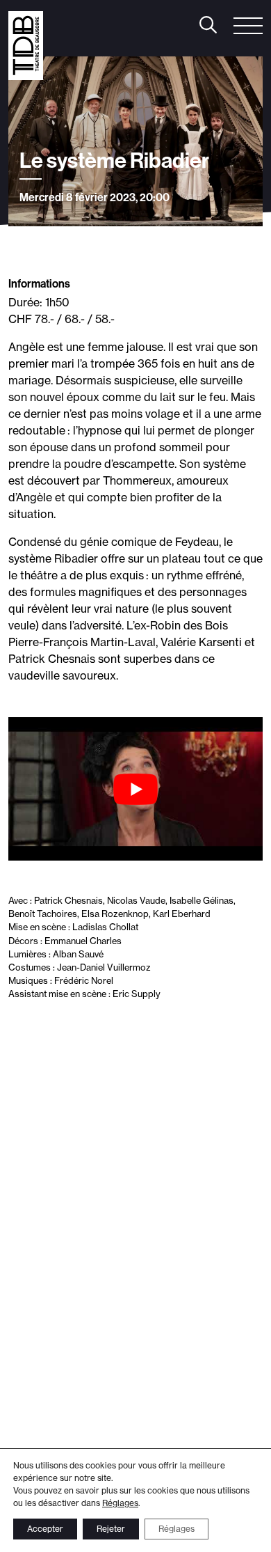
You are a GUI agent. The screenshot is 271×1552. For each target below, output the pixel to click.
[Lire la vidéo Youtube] (135, 789)
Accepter (45, 1528)
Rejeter (111, 1528)
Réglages (120, 1503)
